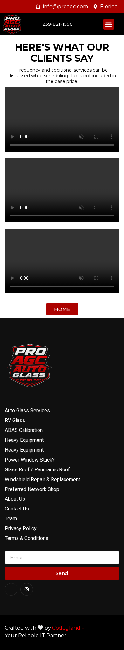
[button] (108, 24)
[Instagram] (26, 589)
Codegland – (67, 628)
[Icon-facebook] (11, 589)
